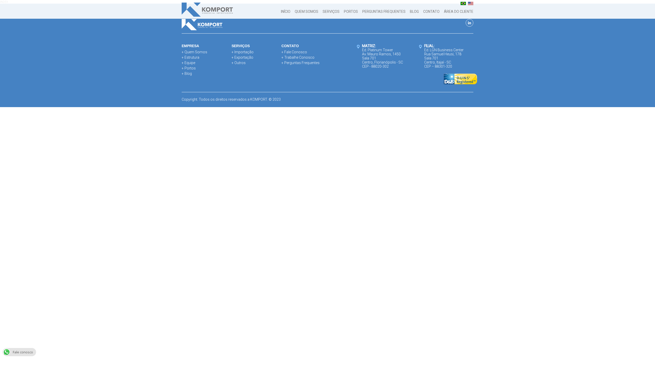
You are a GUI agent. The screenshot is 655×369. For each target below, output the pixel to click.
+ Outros (239, 63)
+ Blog (187, 73)
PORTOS (351, 11)
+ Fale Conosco (294, 52)
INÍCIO (285, 11)
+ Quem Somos (194, 52)
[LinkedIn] (469, 23)
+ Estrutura (190, 57)
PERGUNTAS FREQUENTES (384, 11)
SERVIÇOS (331, 11)
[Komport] (207, 10)
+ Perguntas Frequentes (300, 63)
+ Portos (189, 68)
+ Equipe (188, 63)
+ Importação (243, 52)
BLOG (414, 11)
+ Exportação (242, 57)
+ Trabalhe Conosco (297, 57)
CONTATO (431, 11)
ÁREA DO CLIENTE (458, 11)
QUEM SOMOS (306, 11)
